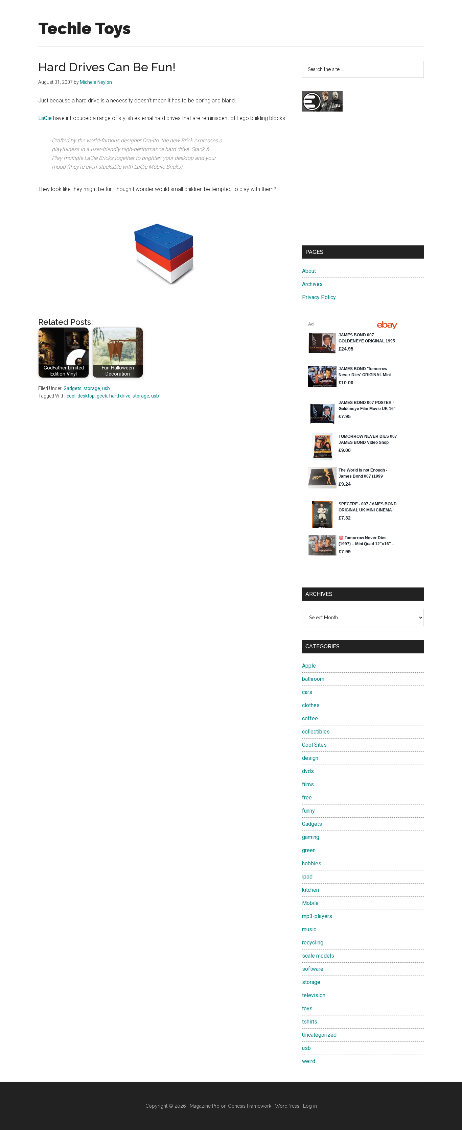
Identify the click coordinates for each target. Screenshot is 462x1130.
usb (106, 388)
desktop (86, 396)
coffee (310, 718)
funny (308, 811)
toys (307, 1008)
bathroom (313, 679)
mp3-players (317, 916)
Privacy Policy (319, 297)
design (310, 758)
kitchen (310, 890)
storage (92, 388)
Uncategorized (319, 1035)
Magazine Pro (205, 1106)
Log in (310, 1106)
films (308, 784)
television (313, 995)
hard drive (120, 396)
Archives (312, 284)
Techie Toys (84, 28)
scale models (318, 956)
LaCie (45, 118)
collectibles (316, 731)
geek (102, 396)
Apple (309, 666)
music (309, 929)
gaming (310, 837)
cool (71, 396)
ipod (307, 876)
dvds (308, 771)
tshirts (309, 1021)
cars (307, 692)
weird (308, 1061)
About (309, 271)
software (312, 969)
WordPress (287, 1106)
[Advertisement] (363, 184)
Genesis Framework (249, 1106)
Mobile (310, 903)
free (307, 797)
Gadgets (73, 388)
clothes (311, 705)
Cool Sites (314, 745)
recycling (312, 942)
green (309, 850)
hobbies (311, 863)
